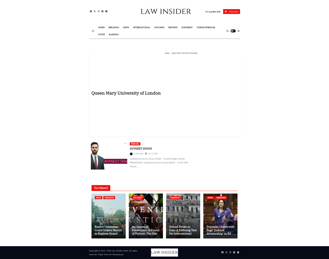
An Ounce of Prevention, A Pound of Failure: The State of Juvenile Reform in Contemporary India (145, 235)
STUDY (101, 34)
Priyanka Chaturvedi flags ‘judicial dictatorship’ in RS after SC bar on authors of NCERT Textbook (220, 235)
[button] (238, 31)
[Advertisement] (201, 94)
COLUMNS (159, 27)
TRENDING (109, 197)
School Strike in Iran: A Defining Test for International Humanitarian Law (183, 232)
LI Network (139, 153)
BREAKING (113, 27)
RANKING (114, 34)
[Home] (93, 31)
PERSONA (135, 144)
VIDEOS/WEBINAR (206, 27)
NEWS (126, 27)
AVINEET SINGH (141, 148)
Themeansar (117, 254)
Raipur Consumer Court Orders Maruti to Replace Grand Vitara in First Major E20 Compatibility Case (108, 235)
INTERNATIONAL (141, 27)
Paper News (103, 254)
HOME (101, 27)
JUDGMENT (187, 27)
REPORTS (173, 27)
